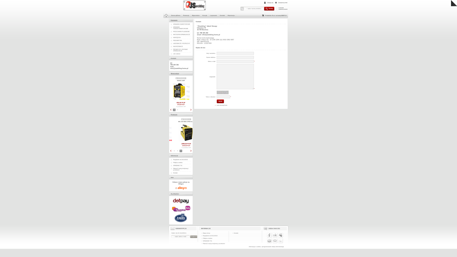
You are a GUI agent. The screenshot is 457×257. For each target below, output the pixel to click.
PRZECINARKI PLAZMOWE (181, 31)
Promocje (186, 15)
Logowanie (213, 15)
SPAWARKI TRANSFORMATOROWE (180, 27)
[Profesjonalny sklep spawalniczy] (194, 11)
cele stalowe (176, 53)
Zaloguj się (270, 2)
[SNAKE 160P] (181, 100)
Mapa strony (206, 233)
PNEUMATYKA (177, 40)
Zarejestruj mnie (282, 2)
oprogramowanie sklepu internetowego (273, 246)
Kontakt (222, 15)
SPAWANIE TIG (177, 165)
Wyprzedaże (196, 15)
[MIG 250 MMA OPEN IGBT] (181, 141)
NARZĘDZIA (177, 37)
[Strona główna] (166, 17)
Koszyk (204, 15)
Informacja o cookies (255, 246)
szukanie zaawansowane (283, 8)
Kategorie (174, 20)
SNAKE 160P (181, 80)
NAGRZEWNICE (178, 46)
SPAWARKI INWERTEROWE (181, 24)
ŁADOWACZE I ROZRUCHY (181, 43)
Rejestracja (231, 15)
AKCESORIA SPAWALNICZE (181, 34)
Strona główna (175, 15)
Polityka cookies (178, 162)
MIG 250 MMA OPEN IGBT (181, 121)
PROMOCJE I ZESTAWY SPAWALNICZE (180, 50)
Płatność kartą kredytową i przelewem (214, 243)
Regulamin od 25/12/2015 (180, 159)
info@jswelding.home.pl (179, 68)
